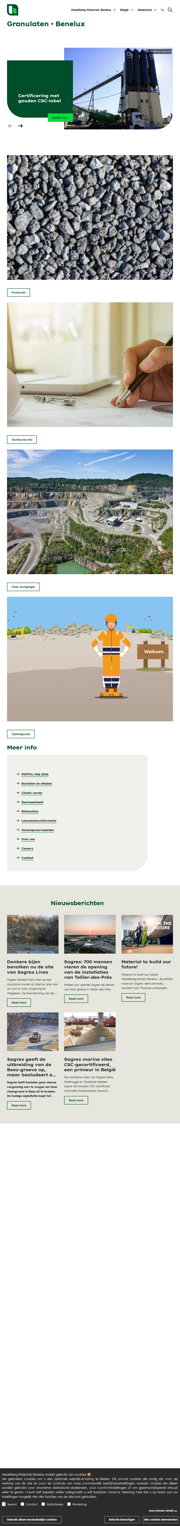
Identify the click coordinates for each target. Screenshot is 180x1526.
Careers (27, 848)
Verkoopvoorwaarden (37, 830)
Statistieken (55, 1504)
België (124, 10)
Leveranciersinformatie (38, 820)
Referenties (29, 811)
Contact (27, 858)
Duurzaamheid (32, 802)
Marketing (79, 1504)
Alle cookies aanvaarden (160, 1519)
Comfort (32, 1504)
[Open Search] (170, 10)
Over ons (28, 839)
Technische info (22, 439)
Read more (19, 1002)
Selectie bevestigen (122, 1519)
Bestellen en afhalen (36, 783)
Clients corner (32, 793)
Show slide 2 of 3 (20, 126)
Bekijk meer (60, 117)
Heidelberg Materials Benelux (91, 10)
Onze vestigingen (23, 587)
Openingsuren (21, 734)
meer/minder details (161, 1510)
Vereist (12, 1504)
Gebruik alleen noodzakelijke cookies (32, 1519)
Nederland (145, 10)
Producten (18, 292)
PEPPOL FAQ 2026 (35, 774)
